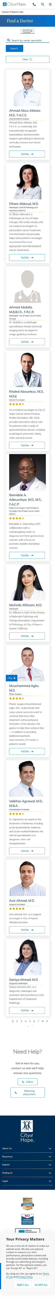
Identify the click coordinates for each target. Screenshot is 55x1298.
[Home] (27, 1132)
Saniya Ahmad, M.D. (23, 980)
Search (14, 48)
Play (10, 678)
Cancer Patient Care (12, 11)
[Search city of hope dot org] (43, 4)
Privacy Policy (25, 1276)
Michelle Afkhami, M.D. (25, 605)
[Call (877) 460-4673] (36, 4)
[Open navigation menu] (51, 4)
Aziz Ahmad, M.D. (22, 900)
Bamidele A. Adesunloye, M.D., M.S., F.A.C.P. (25, 499)
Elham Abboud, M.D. (23, 204)
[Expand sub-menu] (51, 1148)
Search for (27, 30)
